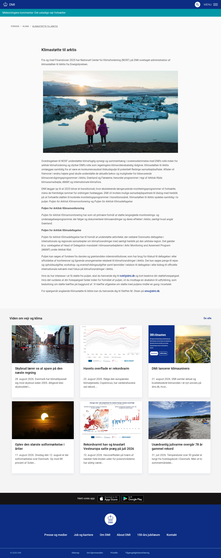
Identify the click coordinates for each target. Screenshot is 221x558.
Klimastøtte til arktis (45, 26)
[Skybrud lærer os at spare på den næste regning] (43, 344)
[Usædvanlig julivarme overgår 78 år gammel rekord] (179, 420)
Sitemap (75, 553)
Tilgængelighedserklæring (137, 553)
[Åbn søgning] (197, 4)
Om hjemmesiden (95, 553)
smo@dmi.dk (152, 291)
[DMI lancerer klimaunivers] (179, 344)
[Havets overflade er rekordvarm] (111, 344)
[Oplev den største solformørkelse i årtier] (43, 420)
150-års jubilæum (148, 534)
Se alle (207, 318)
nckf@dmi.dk (127, 275)
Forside (15, 26)
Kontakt (172, 534)
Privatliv (114, 553)
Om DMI (105, 534)
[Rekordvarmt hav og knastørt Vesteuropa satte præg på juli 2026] (111, 420)
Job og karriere (83, 534)
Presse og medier (55, 534)
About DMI (124, 534)
